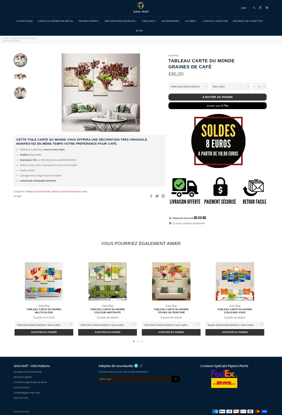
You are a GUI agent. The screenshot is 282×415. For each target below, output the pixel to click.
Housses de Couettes (248, 21)
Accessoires (170, 21)
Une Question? (22, 387)
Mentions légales (23, 376)
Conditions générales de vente (30, 382)
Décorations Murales (120, 21)
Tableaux (148, 21)
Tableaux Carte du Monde (37, 191)
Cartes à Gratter (215, 21)
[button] (134, 341)
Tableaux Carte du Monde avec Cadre (69, 191)
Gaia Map (25, 411)
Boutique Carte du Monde (28, 371)
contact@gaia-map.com (27, 392)
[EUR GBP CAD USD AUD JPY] (245, 8)
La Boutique (24, 21)
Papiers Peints (88, 21)
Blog (139, 30)
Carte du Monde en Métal (56, 21)
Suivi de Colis (21, 397)
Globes (190, 21)
